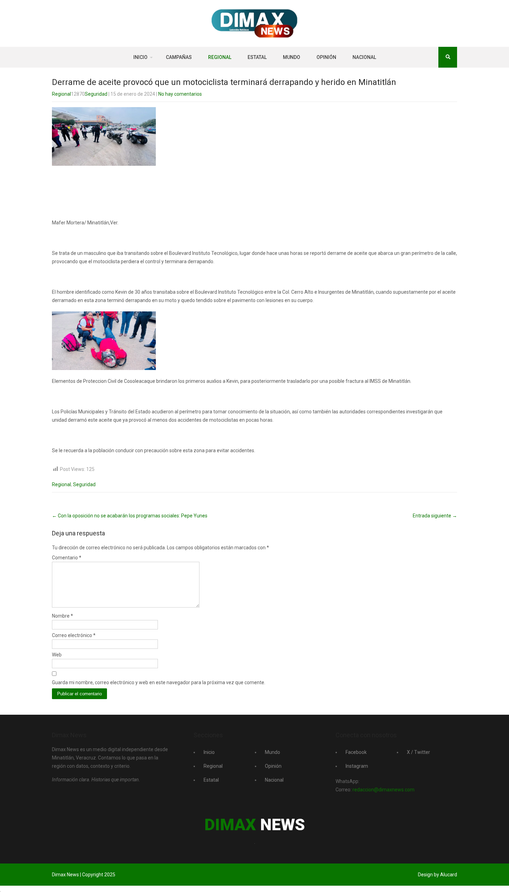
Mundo (291, 57)
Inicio (140, 57)
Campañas (179, 57)
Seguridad (96, 94)
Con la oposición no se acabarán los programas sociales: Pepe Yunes (129, 515)
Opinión (326, 57)
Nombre (62, 616)
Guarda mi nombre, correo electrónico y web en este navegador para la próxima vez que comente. (158, 682)
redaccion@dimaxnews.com (383, 789)
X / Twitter (418, 752)
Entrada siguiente (435, 515)
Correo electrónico (74, 635)
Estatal (257, 57)
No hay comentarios (180, 94)
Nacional (364, 57)
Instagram (357, 766)
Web (57, 654)
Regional (219, 57)
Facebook (356, 752)
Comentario (66, 557)
